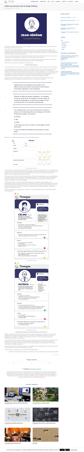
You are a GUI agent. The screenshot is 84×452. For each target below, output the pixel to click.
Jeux (49, 1)
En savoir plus (74, 449)
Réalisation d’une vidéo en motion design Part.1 (44, 423)
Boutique (70, 1)
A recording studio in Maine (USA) (13, 443)
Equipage (58, 1)
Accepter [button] (62, 449)
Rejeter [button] (67, 449)
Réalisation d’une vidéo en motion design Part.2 (16, 403)
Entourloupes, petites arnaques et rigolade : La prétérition (70, 25)
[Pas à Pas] (45, 435)
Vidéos (62, 49)
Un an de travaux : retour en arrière (41, 403)
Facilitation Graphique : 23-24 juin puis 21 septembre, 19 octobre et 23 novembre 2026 (70, 57)
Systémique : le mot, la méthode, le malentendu (68, 28)
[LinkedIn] (49, 363)
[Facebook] (31, 363)
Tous (62, 40)
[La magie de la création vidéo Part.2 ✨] (17, 415)
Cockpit (76, 1)
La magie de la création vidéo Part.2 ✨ (14, 423)
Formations (43, 1)
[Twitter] (14, 363)
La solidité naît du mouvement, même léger (70, 31)
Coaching (63, 47)
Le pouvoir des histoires (66, 17)
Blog (52, 1)
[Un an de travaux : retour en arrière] (45, 394)
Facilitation (63, 43)
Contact (64, 1)
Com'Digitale (55, 354)
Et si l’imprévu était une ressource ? (68, 20)
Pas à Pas (35, 443)
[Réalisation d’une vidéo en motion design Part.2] (17, 394)
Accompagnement (65, 41)
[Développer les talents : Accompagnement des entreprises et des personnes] (9, 1)
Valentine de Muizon (9, 8)
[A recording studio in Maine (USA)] (17, 435)
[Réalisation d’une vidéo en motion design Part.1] (45, 415)
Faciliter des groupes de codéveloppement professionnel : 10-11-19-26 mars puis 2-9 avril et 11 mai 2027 (70, 73)
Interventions (34, 1)
